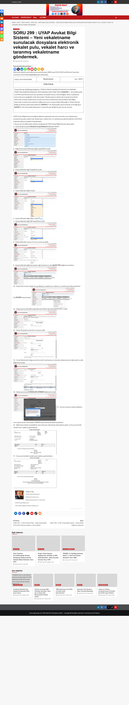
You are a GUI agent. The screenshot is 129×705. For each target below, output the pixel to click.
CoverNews (87, 613)
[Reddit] (2, 18)
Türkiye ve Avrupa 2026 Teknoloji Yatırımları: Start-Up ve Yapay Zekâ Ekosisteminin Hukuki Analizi (42, 592)
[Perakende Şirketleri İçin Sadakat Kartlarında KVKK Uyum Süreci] (22, 580)
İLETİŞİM (43, 17)
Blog (35, 17)
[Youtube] (32, 69)
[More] (42, 69)
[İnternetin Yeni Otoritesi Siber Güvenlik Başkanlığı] (86, 580)
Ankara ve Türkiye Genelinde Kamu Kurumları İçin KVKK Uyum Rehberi (106, 591)
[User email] (40, 513)
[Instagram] (28, 69)
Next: (67, 523)
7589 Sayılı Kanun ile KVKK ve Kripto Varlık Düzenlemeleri (64, 591)
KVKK (15, 584)
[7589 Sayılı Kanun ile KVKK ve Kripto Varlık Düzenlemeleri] (64, 580)
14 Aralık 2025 (25, 564)
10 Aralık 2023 (74, 559)
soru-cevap (16, 29)
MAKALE (72, 549)
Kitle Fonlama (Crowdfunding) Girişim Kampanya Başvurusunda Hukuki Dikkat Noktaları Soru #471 (23, 558)
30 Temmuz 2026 (110, 595)
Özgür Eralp (17, 61)
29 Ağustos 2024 (50, 562)
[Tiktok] (35, 513)
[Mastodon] (2, 29)
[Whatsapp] (25, 69)
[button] (116, 17)
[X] (18, 69)
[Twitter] (27, 513)
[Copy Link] (38, 69)
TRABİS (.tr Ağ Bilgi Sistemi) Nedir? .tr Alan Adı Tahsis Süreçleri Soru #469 (73, 556)
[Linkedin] (21, 69)
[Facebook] (14, 69)
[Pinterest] (2, 25)
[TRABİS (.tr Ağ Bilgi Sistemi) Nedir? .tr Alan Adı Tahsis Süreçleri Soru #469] (73, 543)
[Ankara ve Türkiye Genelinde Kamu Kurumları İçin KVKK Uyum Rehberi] (107, 580)
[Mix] (2, 32)
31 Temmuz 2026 (46, 598)
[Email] (35, 69)
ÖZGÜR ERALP (26, 17)
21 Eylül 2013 (25, 61)
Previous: (30, 523)
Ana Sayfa (15, 17)
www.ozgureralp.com (76, 508)
